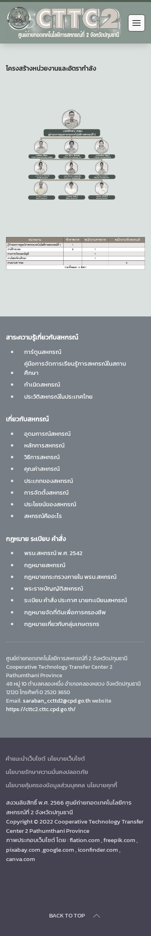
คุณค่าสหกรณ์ (42, 468)
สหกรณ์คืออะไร (43, 515)
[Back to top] (96, 916)
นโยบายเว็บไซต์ (66, 758)
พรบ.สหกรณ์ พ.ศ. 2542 (53, 552)
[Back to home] (63, 23)
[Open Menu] (136, 23)
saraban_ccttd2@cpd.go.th (57, 701)
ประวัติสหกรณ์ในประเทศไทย (58, 396)
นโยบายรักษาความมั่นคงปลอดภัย (47, 771)
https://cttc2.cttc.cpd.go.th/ (41, 709)
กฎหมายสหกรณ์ (44, 565)
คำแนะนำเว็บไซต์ (26, 758)
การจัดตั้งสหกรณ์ (46, 492)
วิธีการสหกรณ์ (42, 457)
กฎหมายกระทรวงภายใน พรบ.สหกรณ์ (70, 576)
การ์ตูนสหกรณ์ (42, 351)
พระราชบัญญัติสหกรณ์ (53, 588)
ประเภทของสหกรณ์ (48, 480)
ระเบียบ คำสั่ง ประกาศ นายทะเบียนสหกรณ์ (75, 600)
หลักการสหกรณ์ (44, 445)
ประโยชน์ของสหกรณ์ (50, 504)
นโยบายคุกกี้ (102, 785)
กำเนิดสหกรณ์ (42, 384)
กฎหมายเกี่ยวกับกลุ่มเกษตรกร (61, 623)
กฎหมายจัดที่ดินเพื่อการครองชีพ (65, 612)
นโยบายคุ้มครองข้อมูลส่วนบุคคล (45, 785)
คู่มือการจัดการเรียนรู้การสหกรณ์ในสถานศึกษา (75, 368)
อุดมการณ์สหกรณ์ (47, 433)
